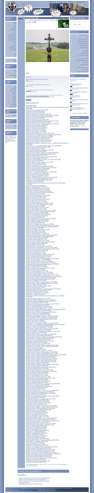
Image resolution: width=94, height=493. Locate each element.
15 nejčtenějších (9, 61)
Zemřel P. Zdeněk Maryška (33, 155)
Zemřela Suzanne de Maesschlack (35, 448)
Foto (7, 37)
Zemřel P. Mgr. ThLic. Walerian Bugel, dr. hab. (38, 227)
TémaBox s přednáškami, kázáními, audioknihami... (78, 58)
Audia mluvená (9, 102)
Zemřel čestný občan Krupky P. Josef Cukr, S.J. (38, 390)
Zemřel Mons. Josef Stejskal (33, 412)
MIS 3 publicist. (9, 96)
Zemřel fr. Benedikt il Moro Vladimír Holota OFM (38, 115)
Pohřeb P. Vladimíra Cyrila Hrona (34, 343)
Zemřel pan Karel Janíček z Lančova (35, 137)
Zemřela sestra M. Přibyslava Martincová (37, 408)
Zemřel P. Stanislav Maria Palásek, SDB (36, 425)
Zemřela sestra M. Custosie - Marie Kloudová (38, 356)
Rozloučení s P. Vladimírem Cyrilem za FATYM (38, 346)
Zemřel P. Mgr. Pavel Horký (33, 374)
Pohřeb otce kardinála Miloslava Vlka (36, 306)
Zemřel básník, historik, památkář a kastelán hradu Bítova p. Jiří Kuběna (45, 295)
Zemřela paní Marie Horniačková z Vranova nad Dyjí (40, 288)
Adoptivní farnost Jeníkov (76, 62)
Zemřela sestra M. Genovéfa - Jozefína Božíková (39, 249)
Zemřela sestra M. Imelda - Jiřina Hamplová (37, 312)
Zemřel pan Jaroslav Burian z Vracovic (36, 150)
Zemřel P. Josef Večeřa (32, 129)
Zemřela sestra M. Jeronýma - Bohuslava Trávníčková (40, 337)
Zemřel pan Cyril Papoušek (33, 170)
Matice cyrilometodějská (76, 51)
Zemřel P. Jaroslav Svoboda (33, 176)
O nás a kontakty (10, 56)
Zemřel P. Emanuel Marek (33, 436)
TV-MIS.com (62, 1)
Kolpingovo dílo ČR (75, 64)
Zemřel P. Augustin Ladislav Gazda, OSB (37, 242)
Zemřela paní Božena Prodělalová (35, 286)
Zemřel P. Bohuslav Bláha (33, 265)
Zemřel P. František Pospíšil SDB (35, 214)
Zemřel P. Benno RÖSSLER (33, 387)
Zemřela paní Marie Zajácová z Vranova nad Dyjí (39, 264)
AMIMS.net (52, 1)
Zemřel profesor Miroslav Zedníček (35, 456)
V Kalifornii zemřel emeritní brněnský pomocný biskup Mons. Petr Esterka (45, 183)
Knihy (7, 48)
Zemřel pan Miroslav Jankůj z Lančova (36, 162)
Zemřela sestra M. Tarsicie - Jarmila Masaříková (39, 123)
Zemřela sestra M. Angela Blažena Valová (37, 449)
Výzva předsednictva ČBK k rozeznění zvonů (38, 317)
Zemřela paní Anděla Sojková (33, 368)
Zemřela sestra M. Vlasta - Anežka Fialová (37, 423)
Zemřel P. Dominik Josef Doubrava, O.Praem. (38, 247)
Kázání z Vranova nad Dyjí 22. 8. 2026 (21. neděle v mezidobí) (34, 478)
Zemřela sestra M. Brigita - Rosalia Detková (37, 210)
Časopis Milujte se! (75, 35)
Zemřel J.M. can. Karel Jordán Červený (36, 224)
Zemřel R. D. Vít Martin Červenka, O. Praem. (38, 156)
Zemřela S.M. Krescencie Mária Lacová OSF (38, 458)
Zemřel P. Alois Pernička (32, 253)
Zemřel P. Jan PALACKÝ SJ (33, 250)
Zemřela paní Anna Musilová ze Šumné (36, 341)
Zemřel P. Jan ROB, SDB (32, 284)
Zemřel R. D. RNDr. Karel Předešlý (35, 114)
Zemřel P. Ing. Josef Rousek (33, 216)
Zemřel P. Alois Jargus (32, 437)
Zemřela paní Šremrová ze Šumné (35, 290)
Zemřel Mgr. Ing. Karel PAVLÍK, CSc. (36, 272)
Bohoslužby (9, 27)
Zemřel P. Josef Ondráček (33, 209)
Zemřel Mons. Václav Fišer (33, 342)
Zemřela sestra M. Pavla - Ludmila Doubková (38, 452)
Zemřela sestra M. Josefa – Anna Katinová (37, 262)
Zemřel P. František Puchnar (33, 271)
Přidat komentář (29, 465)
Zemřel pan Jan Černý (32, 118)
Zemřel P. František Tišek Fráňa (34, 188)
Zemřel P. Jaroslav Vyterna (33, 243)
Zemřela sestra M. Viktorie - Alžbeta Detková (38, 282)
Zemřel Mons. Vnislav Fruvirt (33, 213)
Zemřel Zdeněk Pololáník (32, 151)
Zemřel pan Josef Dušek (32, 126)
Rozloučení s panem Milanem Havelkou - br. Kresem (40, 159)
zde (15, 137)
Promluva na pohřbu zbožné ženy (35, 403)
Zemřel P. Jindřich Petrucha (33, 202)
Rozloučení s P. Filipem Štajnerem (35, 191)
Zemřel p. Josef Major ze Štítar (34, 313)
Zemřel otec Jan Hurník (32, 251)
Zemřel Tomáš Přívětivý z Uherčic (35, 330)
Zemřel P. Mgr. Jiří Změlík (33, 196)
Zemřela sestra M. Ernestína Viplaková (36, 338)
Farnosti (8, 29)
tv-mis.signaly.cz (10, 139)
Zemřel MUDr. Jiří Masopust (33, 441)
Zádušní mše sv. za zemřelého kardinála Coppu (38, 323)
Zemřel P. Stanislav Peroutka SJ (35, 195)
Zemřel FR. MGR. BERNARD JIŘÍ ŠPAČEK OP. (38, 121)
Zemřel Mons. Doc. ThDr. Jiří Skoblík (36, 205)
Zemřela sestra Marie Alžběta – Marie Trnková (38, 418)
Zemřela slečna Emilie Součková (34, 257)
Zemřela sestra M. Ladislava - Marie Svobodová (38, 345)
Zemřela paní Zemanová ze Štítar (35, 315)
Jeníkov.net (73, 60)
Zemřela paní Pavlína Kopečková (35, 460)
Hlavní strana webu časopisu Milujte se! (10, 126)
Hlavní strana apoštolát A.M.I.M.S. (10, 71)
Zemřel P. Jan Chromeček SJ (33, 375)
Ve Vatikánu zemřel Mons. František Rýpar (37, 398)
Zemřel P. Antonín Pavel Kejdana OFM (36, 203)
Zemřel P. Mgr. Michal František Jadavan (37, 279)
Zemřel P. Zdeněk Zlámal (32, 429)
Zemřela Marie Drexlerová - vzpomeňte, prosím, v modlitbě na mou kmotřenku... (47, 143)
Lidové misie (9, 41)
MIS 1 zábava (9, 92)
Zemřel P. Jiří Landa (31, 228)
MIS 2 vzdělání (9, 94)
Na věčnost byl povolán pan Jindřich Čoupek (37, 167)
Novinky (8, 90)
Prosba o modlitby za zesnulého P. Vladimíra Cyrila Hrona (34, 348)
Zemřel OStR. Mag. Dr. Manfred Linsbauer (37, 419)
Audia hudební (9, 100)
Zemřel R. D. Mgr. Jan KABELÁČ (35, 339)
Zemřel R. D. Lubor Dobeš (33, 165)
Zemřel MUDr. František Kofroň (34, 189)
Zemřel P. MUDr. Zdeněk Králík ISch (35, 117)
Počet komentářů (62, 464)
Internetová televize (75, 45)
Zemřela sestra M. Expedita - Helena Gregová (38, 359)
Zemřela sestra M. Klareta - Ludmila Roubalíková (39, 440)
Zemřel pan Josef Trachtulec (33, 125)
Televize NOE (73, 41)
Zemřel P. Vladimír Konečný (33, 221)
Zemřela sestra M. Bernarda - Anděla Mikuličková (39, 364)
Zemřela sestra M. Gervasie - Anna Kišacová (38, 371)
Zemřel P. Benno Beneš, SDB (34, 207)
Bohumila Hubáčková (34, 464)
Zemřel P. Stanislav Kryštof (33, 266)
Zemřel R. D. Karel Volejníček (34, 445)
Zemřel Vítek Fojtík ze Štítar (33, 238)
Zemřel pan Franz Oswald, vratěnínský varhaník (38, 152)
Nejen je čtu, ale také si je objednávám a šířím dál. (76, 108)
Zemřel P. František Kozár (33, 426)
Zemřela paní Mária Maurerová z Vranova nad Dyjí (39, 304)
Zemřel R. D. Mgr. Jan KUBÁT (34, 240)
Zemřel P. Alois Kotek (31, 442)
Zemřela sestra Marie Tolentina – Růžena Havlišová (39, 453)
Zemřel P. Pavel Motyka (32, 185)
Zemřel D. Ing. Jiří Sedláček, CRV (35, 310)
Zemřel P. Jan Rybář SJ (32, 198)
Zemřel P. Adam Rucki (32, 206)
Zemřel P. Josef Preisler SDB (33, 302)
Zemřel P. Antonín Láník (32, 394)
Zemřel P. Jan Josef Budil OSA (34, 305)
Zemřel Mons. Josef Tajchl (33, 404)
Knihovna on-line (10, 73)
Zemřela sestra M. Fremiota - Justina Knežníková (39, 420)
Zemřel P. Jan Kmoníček (32, 414)
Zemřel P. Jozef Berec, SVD (33, 291)
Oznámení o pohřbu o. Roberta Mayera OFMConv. (39, 331)
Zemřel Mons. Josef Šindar (33, 427)
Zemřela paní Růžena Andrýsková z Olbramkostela (39, 383)
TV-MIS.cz (71, 1)
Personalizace (9, 59)
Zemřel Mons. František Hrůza (34, 293)
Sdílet (28, 73)
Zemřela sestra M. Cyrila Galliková (35, 409)
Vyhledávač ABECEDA (75, 69)
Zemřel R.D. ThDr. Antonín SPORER (35, 327)
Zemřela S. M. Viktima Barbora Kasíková (37, 451)
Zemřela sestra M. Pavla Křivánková (35, 335)
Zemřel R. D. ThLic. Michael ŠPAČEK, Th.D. (38, 172)
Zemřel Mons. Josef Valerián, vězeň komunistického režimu (42, 324)
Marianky (8, 45)
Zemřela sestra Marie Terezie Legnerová (36, 392)
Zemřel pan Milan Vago (32, 148)
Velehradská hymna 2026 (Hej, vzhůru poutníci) (31, 484)
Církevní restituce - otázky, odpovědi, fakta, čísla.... (79, 67)
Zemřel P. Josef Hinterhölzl (33, 433)
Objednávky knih (10, 77)
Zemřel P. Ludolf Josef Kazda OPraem (36, 166)
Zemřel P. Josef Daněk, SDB (33, 415)
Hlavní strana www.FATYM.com (10, 23)
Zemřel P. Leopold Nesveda (33, 187)
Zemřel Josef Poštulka (32, 194)
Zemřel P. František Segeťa (33, 158)
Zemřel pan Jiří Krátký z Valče (34, 416)
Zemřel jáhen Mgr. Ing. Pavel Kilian (35, 246)
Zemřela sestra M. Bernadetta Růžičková (37, 254)
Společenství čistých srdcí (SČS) (78, 37)
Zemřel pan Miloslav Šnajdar (33, 372)
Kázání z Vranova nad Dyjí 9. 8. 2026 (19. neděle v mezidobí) (34, 481)
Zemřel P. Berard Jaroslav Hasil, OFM (36, 370)
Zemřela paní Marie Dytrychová (34, 139)
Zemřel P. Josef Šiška (32, 269)
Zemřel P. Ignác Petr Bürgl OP (34, 220)
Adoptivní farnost (10, 31)
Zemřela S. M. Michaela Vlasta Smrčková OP (38, 177)
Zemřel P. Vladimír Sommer (33, 128)
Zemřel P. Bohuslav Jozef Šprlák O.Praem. (37, 218)
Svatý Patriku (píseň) (24, 482)
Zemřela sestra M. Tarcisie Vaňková (35, 140)
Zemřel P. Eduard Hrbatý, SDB (34, 438)
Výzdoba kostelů (10, 54)
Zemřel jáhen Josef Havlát (33, 239)
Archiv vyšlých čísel (10, 128)
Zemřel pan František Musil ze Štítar (35, 350)
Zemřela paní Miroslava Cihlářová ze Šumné (37, 301)
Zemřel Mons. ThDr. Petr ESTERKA (35, 180)
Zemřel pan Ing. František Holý (34, 385)
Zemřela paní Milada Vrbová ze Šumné (36, 236)
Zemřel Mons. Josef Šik (32, 294)
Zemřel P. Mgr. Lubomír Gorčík (34, 400)
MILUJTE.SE (80, 1)
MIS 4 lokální (9, 98)
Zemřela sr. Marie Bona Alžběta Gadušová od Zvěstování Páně (42, 354)
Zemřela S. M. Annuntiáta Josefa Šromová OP (38, 447)
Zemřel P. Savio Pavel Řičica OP (34, 147)
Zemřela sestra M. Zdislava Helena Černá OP (38, 405)
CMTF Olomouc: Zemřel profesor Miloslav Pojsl (38, 328)
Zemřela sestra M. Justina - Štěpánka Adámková (39, 258)
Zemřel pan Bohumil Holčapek (34, 363)
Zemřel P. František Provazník (34, 119)
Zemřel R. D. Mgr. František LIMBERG (36, 178)
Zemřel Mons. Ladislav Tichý (33, 173)
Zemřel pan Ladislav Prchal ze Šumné (36, 273)
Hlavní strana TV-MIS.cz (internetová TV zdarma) (10, 87)
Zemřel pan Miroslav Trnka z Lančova (36, 261)
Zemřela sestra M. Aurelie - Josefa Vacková (37, 334)
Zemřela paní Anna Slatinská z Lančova (36, 133)
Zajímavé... (8, 50)
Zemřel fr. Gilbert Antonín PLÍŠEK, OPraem (37, 393)
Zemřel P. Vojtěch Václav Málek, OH (35, 308)
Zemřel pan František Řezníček (34, 401)
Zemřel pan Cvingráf (31, 181)
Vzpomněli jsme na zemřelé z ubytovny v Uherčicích (40, 134)
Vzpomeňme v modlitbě (32, 431)
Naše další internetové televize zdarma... (10, 105)
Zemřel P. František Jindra (33, 411)
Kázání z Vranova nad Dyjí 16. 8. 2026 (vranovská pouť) (33, 479)
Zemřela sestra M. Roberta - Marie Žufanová (37, 361)
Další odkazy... (73, 71)
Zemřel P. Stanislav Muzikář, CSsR (35, 255)
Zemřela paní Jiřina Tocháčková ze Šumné (37, 299)
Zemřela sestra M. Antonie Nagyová (35, 386)
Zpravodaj (8, 33)
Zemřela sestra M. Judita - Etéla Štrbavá (36, 268)
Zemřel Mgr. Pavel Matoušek (33, 110)
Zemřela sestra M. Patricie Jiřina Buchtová (37, 154)
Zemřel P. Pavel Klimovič (32, 130)
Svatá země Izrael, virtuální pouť (78, 49)
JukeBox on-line (74, 55)
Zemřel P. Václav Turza (32, 163)
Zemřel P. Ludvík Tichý (32, 389)
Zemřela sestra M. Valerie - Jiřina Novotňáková (38, 283)
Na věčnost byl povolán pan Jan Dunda (36, 192)
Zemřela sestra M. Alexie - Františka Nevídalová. (39, 225)
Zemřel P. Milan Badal (31, 244)
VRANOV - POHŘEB (31, 434)
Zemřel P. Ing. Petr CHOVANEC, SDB (36, 326)
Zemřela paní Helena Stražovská (34, 298)
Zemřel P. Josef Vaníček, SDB (34, 430)
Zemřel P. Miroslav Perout (33, 321)
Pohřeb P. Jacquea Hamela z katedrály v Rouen (38, 316)
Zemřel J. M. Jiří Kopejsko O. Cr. (34, 260)
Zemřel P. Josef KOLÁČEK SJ (34, 233)
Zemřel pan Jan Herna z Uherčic (34, 229)
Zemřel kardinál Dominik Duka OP (35, 122)
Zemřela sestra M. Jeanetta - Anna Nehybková (38, 353)
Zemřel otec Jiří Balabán (32, 280)
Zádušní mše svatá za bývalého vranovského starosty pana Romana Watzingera (47, 107)
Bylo (7, 35)
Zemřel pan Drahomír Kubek (33, 379)
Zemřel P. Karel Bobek (32, 222)
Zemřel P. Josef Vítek (31, 320)
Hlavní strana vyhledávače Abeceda (11, 116)
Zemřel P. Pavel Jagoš (32, 217)
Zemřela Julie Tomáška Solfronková (35, 455)
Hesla (7, 39)
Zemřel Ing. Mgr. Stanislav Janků (34, 141)
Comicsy (8, 75)
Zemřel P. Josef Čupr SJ (32, 232)
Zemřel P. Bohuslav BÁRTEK (33, 365)
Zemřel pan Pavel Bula (32, 111)
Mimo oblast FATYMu (11, 52)
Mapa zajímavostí (10, 43)
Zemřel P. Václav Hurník (32, 200)
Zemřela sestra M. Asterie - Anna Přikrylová (37, 277)
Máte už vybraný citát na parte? (34, 174)
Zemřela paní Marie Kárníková (34, 422)
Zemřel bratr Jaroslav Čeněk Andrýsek (36, 136)
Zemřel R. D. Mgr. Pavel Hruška (34, 199)
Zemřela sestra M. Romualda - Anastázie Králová (39, 396)
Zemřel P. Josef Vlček (32, 112)
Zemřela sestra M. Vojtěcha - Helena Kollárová (38, 407)
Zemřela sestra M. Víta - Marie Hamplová (37, 211)
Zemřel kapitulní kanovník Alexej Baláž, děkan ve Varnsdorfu (42, 309)
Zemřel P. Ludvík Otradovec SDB (35, 376)
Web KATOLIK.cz (74, 39)
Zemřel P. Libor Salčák (32, 231)
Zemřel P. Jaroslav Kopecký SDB (35, 381)
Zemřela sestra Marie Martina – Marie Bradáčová (39, 275)
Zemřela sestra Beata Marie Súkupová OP (37, 367)
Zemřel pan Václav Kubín (32, 462)
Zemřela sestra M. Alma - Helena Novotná (37, 378)
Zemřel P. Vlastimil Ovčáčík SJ (34, 169)
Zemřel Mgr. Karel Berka (32, 444)
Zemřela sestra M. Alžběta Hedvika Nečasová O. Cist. (40, 276)
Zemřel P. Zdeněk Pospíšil (33, 332)
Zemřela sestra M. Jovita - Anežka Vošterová (38, 319)
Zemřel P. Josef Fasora (32, 287)
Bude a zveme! (9, 25)
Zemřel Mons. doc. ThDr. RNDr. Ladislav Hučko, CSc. (40, 145)
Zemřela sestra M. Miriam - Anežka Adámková (38, 352)
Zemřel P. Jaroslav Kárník (33, 132)
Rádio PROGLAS (74, 43)
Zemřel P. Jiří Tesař (31, 161)
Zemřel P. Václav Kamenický (33, 382)
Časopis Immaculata (75, 53)
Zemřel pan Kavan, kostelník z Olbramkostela (38, 235)
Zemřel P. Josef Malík (31, 397)
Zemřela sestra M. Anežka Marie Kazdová (37, 357)
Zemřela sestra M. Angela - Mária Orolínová (37, 360)
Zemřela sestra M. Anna (32, 459)
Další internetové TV (75, 47)
